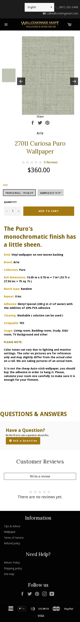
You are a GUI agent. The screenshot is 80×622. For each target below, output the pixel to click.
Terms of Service (13, 537)
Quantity (10, 202)
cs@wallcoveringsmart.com (60, 13)
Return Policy (12, 562)
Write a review (40, 476)
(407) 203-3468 (66, 7)
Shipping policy (13, 568)
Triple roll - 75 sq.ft (19, 193)
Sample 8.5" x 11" (50, 193)
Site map (9, 574)
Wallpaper (10, 531)
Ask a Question (24, 440)
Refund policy (12, 543)
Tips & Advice (12, 526)
